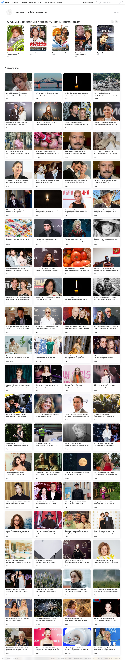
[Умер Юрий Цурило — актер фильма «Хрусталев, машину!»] (77, 145)
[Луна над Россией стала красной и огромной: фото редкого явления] (77, 466)
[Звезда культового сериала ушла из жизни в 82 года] (106, 233)
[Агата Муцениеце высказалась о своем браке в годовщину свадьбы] (77, 174)
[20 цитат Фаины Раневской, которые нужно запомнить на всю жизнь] (77, 437)
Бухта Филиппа (102, 53)
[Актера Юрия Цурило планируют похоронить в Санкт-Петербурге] (48, 466)
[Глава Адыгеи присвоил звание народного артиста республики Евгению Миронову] (77, 408)
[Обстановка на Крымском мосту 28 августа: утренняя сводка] (48, 87)
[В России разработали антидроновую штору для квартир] (48, 554)
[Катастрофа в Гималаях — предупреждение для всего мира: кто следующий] (106, 87)
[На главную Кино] (7, 2)
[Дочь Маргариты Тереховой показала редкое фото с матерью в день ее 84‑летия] (18, 87)
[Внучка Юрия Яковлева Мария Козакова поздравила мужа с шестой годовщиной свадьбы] (106, 116)
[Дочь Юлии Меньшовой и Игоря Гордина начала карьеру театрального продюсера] (48, 174)
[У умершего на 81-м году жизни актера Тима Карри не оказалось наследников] (18, 320)
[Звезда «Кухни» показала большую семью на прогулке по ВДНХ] (77, 554)
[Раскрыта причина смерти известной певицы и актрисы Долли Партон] (77, 233)
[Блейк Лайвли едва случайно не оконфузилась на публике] (77, 349)
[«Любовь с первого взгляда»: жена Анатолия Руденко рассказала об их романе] (18, 116)
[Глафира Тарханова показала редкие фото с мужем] (48, 116)
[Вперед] (116, 21)
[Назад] (112, 21)
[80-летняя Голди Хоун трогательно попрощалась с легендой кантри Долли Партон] (106, 641)
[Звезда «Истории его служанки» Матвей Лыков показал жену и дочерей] (18, 378)
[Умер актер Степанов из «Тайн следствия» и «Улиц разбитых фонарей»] (106, 203)
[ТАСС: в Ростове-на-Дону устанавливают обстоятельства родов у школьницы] (106, 145)
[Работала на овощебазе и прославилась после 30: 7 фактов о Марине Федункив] (106, 554)
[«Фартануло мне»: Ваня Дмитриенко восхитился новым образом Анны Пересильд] (18, 145)
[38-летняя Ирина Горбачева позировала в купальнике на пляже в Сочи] (106, 378)
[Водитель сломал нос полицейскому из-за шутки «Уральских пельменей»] (48, 437)
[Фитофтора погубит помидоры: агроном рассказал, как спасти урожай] (77, 262)
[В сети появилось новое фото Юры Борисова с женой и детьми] (77, 320)
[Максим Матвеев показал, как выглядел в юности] (48, 233)
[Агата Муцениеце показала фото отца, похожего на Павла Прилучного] (18, 495)
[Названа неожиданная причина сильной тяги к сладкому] (18, 233)
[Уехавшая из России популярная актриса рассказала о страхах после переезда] (77, 203)
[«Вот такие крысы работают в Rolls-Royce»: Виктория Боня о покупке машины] (18, 174)
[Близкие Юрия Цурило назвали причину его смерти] (106, 174)
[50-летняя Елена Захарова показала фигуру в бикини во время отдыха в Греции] (48, 262)
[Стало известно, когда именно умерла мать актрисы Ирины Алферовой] (18, 641)
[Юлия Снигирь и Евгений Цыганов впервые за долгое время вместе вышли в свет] (48, 495)
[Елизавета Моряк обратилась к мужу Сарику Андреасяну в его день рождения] (77, 524)
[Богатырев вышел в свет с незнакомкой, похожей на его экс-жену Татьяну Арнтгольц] (77, 116)
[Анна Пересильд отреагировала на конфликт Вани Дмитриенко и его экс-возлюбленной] (18, 291)
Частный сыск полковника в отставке (83, 54)
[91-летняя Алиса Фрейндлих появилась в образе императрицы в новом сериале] (18, 203)
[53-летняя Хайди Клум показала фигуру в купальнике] (48, 408)
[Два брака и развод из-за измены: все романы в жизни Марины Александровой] (18, 262)
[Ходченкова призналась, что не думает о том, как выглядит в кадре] (48, 378)
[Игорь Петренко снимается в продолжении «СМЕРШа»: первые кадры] (77, 495)
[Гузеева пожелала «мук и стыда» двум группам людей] (48, 291)
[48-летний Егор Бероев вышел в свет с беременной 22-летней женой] (106, 320)
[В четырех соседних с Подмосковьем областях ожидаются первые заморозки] (106, 408)
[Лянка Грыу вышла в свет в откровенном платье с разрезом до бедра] (106, 612)
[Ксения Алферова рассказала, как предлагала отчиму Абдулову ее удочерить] (106, 291)
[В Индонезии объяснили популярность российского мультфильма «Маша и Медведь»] (106, 495)
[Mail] (2, 2)
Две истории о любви (60, 53)
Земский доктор (36, 53)
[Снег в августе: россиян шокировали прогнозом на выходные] (48, 583)
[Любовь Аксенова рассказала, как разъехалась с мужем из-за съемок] (48, 641)
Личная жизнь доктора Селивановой (15, 54)
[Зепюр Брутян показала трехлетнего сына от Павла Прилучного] (18, 466)
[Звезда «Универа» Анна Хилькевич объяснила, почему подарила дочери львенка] (77, 612)
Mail (3, 658)
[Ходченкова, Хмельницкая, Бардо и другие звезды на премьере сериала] (106, 437)
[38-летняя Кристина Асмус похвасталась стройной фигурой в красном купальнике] (106, 466)
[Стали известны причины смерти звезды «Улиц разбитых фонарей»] (48, 203)
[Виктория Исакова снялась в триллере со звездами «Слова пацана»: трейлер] (77, 583)
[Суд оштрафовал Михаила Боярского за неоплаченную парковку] (48, 524)
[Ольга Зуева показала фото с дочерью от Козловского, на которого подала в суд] (106, 524)
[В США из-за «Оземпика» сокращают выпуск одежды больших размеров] (48, 349)
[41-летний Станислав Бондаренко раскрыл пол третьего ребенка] (106, 349)
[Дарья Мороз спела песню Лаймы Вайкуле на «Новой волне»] (48, 320)
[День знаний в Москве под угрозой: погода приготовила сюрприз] (18, 437)
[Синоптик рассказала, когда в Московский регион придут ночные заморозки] (48, 612)
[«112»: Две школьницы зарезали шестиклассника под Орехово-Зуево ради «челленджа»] (77, 87)
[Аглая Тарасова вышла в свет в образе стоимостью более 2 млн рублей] (18, 524)
